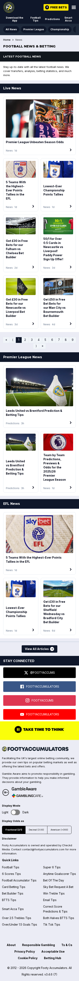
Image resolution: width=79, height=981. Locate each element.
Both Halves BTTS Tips (58, 918)
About (11, 945)
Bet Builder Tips (12, 893)
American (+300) (59, 829)
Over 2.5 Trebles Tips (16, 918)
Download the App (14, 19)
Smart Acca (68, 19)
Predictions (52, 19)
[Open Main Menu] (74, 7)
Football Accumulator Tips (19, 880)
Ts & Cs (66, 945)
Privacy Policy (24, 951)
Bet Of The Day (53, 880)
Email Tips (50, 900)
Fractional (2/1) (13, 829)
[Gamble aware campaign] (27, 788)
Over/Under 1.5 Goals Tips (19, 924)
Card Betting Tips (13, 887)
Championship (59, 29)
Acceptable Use (53, 951)
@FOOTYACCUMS (42, 672)
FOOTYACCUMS (42, 700)
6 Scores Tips (11, 873)
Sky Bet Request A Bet (58, 887)
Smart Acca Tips (13, 909)
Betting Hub (52, 958)
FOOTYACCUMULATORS (42, 686)
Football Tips (35, 19)
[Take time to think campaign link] (39, 732)
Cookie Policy (27, 958)
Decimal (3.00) (36, 829)
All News (11, 29)
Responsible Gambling (38, 945)
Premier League (33, 29)
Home (7, 39)
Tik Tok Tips (51, 924)
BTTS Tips (9, 900)
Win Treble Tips (54, 893)
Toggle (15, 812)
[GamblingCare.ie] (27, 796)
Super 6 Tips (52, 867)
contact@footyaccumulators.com (43, 849)
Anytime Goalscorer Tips (59, 873)
